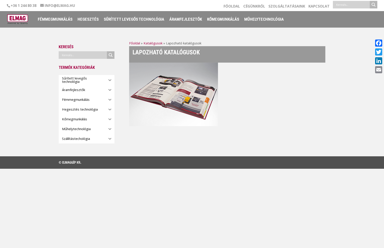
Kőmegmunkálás (223, 20)
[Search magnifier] (373, 4)
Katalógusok (153, 43)
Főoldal (232, 6)
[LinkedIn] (378, 60)
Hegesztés (88, 20)
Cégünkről (254, 6)
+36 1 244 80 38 (23, 5)
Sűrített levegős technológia (134, 20)
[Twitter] (378, 52)
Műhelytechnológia (264, 20)
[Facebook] (378, 43)
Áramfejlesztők (185, 20)
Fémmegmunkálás (55, 20)
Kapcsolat (319, 6)
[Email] (378, 69)
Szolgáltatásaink (286, 6)
